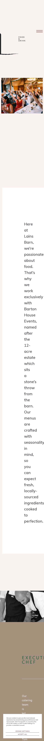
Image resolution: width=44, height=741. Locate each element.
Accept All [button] (22, 734)
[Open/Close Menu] (39, 31)
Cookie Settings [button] (23, 731)
